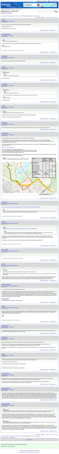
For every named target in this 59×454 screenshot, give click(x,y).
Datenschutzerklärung (29, 450)
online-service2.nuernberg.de (8, 147)
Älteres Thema (12, 437)
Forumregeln (36, 450)
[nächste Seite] (57, 17)
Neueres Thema (5, 437)
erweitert (56, 12)
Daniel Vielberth (6, 284)
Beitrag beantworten (45, 30)
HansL (4, 221)
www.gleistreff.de (5, 299)
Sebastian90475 (6, 404)
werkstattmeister (6, 34)
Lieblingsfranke (6, 388)
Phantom (10, 13)
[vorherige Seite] (45, 17)
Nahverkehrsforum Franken (10, 9)
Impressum (22, 450)
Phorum (24, 452)
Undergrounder (6, 373)
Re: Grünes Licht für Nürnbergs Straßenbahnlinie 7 (10, 203)
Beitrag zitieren (53, 30)
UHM (4, 306)
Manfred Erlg (6, 133)
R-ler (4, 354)
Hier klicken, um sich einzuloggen (7, 446)
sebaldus (5, 202)
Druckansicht (30, 439)
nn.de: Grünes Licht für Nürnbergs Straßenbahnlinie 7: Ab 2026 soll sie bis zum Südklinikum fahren (21, 207)
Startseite (2, 9)
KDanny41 (5, 337)
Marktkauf (5, 56)
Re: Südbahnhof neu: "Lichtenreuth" (7, 21)
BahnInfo (38, 452)
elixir (4, 19)
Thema (17, 9)
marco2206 (5, 249)
